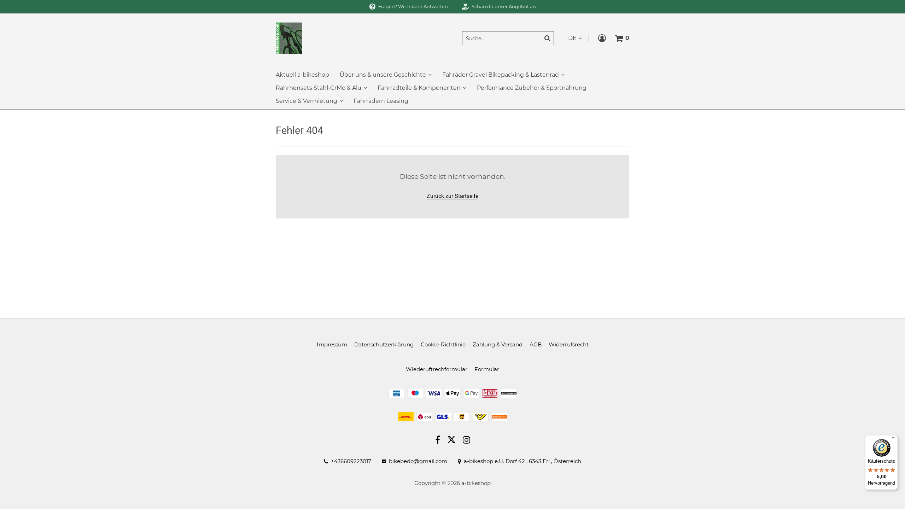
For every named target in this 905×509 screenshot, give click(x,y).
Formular (486, 369)
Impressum (332, 344)
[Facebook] (437, 441)
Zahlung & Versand (497, 344)
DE (572, 38)
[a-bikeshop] (289, 37)
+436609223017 (351, 461)
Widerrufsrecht (569, 344)
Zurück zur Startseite (452, 196)
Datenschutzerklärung (384, 344)
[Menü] (893, 439)
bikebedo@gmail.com (418, 461)
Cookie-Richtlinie (443, 344)
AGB (536, 344)
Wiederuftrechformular (436, 369)
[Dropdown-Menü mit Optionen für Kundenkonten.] (602, 38)
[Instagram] (466, 441)
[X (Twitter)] (451, 441)
